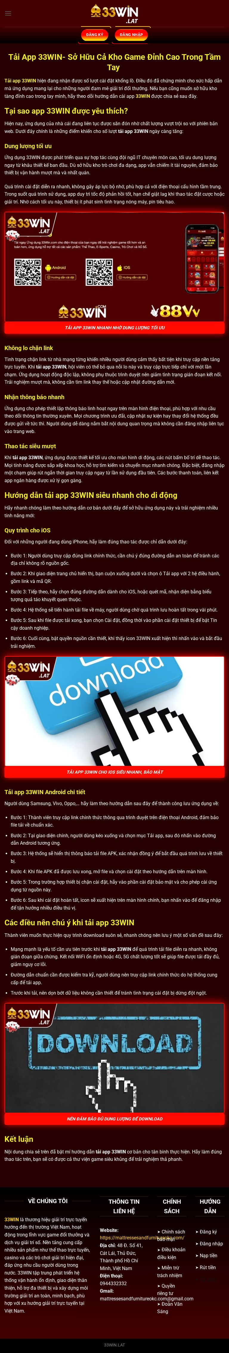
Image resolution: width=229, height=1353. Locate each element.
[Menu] (8, 13)
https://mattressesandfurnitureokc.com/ (142, 1238)
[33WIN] (114, 13)
